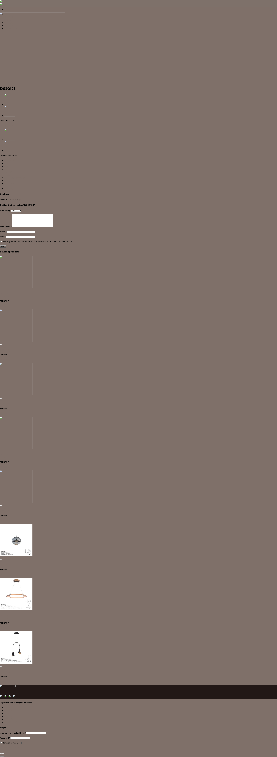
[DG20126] (9, 104)
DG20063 (4, 574)
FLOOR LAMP (10, 169)
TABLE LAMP (10, 180)
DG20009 (4, 466)
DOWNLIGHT (9, 166)
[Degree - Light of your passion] (4, 3)
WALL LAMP (9, 183)
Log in (19, 743)
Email (3, 236)
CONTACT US (10, 722)
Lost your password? (9, 747)
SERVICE (8, 713)
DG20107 (4, 413)
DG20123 (4, 520)
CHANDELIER (10, 163)
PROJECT (8, 719)
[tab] (140, 188)
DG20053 (4, 681)
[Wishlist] (1, 344)
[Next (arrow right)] (3, 756)
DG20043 (4, 305)
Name (3, 231)
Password (5, 737)
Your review (6, 226)
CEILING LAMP (10, 160)
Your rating (5, 210)
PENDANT (11, 81)
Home (2, 81)
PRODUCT (9, 716)
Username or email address (13, 733)
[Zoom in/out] (3, 753)
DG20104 (4, 359)
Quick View (5, 296)
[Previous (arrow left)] (1, 756)
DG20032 (4, 627)
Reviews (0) (9, 188)
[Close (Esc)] (1, 753)
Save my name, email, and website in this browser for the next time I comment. (37, 241)
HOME (7, 707)
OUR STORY (10, 710)
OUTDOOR (9, 172)
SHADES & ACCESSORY (14, 177)
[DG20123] (9, 115)
